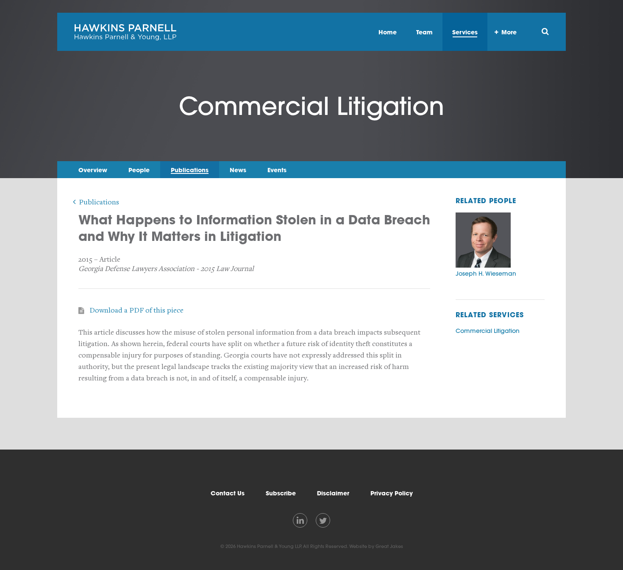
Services (465, 32)
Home (387, 32)
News (238, 170)
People (139, 170)
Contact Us (228, 493)
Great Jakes (389, 546)
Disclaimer (333, 493)
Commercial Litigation (488, 331)
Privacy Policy (391, 493)
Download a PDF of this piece (136, 310)
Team (424, 32)
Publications (190, 170)
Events (276, 170)
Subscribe (281, 493)
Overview (92, 170)
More (509, 32)
